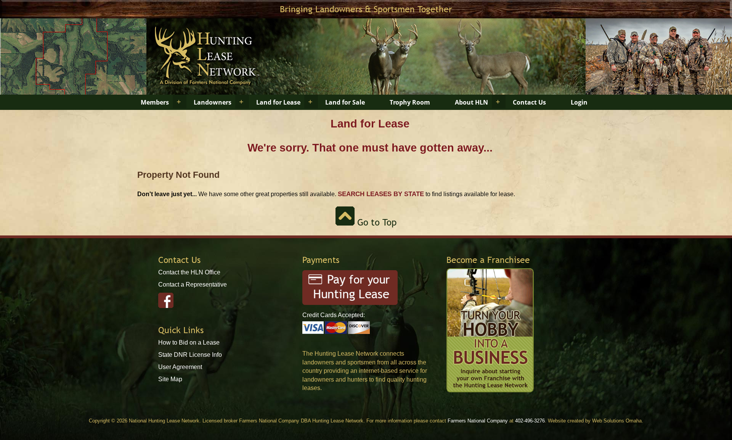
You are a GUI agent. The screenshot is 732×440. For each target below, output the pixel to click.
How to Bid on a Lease (189, 342)
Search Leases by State (381, 194)
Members (155, 102)
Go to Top (375, 222)
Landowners (212, 102)
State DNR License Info (190, 354)
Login (579, 102)
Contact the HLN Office (189, 272)
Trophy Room (410, 102)
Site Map (170, 379)
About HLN (471, 102)
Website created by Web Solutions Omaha (595, 421)
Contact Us (529, 102)
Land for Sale (345, 102)
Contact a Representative (192, 284)
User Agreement (180, 367)
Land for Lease (278, 102)
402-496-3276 (530, 421)
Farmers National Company (478, 421)
